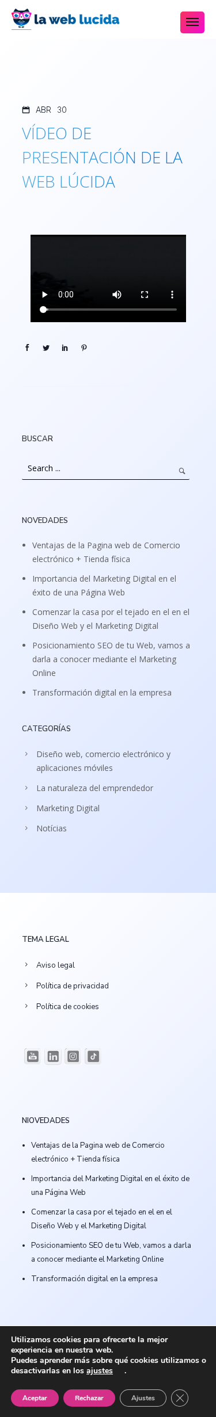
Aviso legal (55, 965)
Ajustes (143, 1398)
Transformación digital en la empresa (102, 692)
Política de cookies (67, 1007)
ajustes (99, 1371)
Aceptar (34, 1398)
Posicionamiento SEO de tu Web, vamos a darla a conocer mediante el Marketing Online (111, 659)
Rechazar (89, 1398)
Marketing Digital (68, 808)
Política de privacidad (72, 986)
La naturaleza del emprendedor (94, 787)
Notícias (51, 828)
